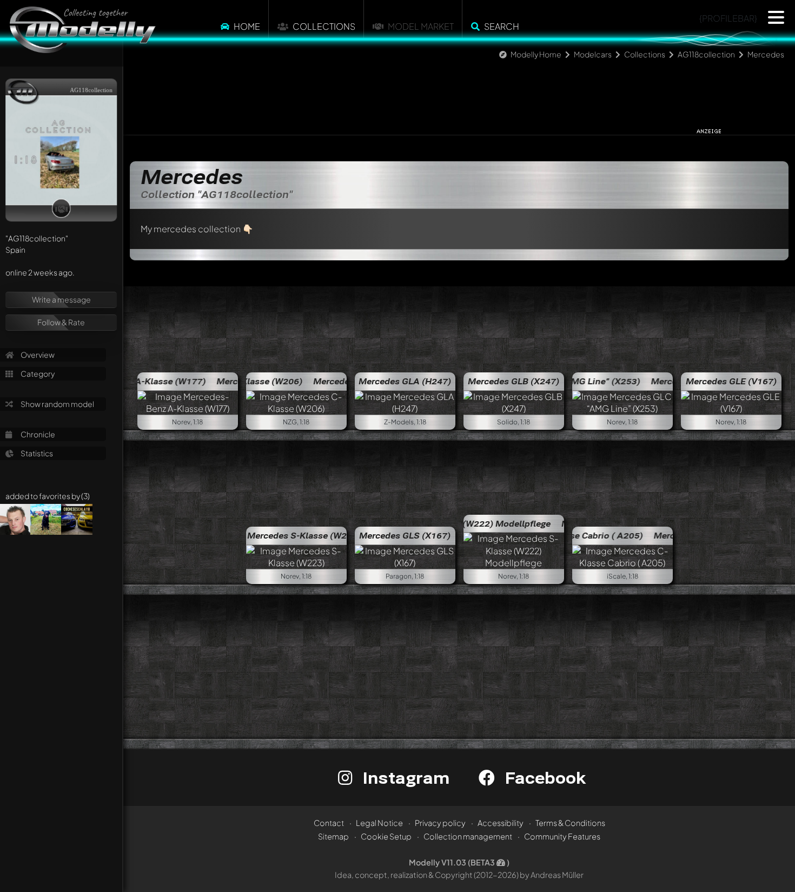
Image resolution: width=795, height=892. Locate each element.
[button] (776, 17)
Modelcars (593, 54)
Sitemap (333, 836)
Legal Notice (379, 823)
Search (501, 26)
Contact (329, 823)
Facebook (543, 777)
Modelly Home (536, 54)
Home (247, 26)
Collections (324, 26)
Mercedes (765, 54)
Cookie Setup (386, 836)
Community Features (562, 836)
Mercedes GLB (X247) (513, 381)
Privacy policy (440, 823)
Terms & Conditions (570, 823)
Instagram (403, 777)
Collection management (467, 836)
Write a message (61, 299)
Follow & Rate (61, 322)
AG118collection (706, 54)
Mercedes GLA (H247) (405, 381)
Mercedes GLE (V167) (731, 381)
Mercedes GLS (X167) (405, 535)
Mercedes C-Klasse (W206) (345, 381)
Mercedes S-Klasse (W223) (304, 535)
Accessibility (501, 823)
